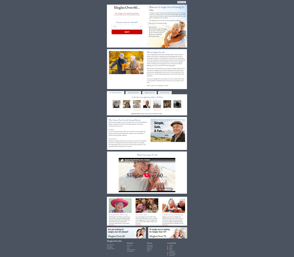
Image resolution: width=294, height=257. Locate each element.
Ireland (170, 248)
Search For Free (164, 93)
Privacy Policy (110, 246)
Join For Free (129, 245)
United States (172, 252)
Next (126, 32)
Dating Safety (150, 245)
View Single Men (130, 251)
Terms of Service (110, 244)
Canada (170, 246)
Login (128, 248)
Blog (148, 251)
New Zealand (172, 251)
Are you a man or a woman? (127, 22)
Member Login (181, 2)
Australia (171, 245)
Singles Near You (149, 93)
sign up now (155, 85)
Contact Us (149, 248)
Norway (170, 249)
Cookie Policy (109, 247)
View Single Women (131, 249)
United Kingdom (172, 254)
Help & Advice (150, 246)
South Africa (171, 255)
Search (128, 246)
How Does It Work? (133, 93)
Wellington (149, 249)
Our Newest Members (115, 93)
